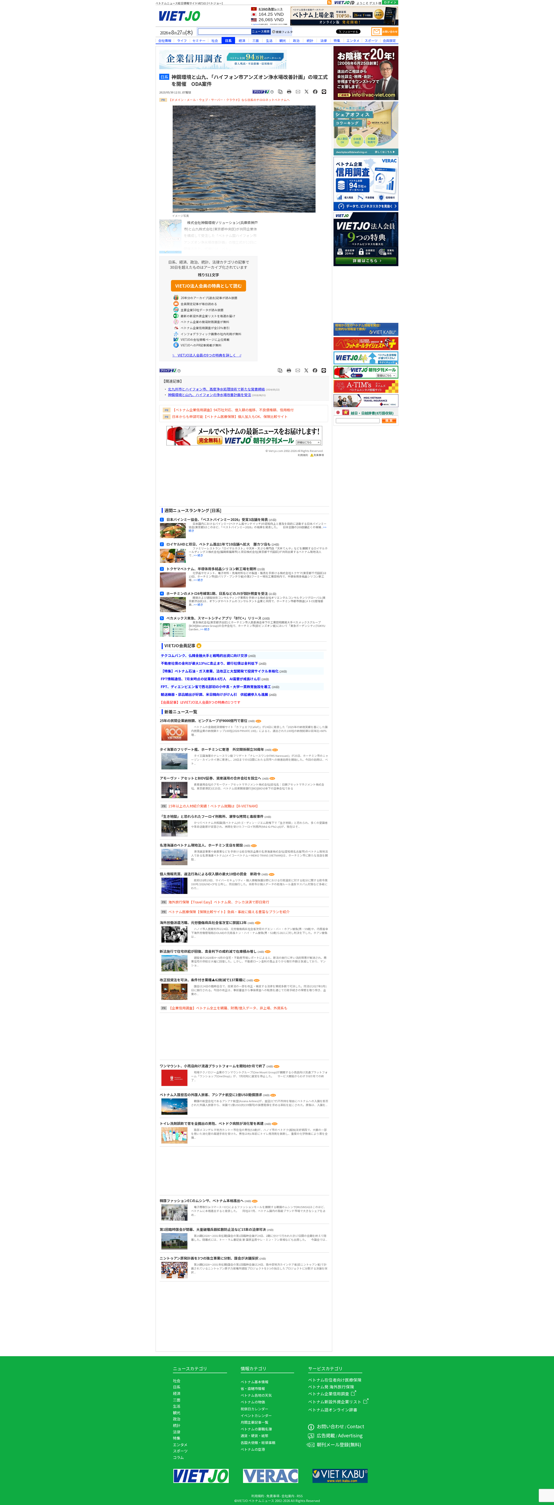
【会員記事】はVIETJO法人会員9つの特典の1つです (199, 702)
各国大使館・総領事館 (258, 1442)
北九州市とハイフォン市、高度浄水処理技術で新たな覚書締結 (216, 389)
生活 (269, 40)
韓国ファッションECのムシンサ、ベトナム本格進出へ (202, 1200)
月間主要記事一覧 (254, 1422)
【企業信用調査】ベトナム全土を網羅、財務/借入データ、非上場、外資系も (227, 1007)
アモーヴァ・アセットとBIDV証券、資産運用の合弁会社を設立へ (211, 778)
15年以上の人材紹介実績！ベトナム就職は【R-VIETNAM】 (213, 806)
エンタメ (352, 40)
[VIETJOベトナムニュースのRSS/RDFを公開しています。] (329, 3)
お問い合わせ (330, 1426)
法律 (323, 40)
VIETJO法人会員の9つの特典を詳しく (206, 355)
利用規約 (303, 455)
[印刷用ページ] (289, 91)
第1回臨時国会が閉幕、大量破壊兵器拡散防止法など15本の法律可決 (213, 1229)
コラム (178, 1457)
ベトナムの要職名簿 (256, 1428)
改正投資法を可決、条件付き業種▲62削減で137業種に (203, 979)
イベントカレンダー (256, 1415)
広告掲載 (326, 1435)
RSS (300, 1496)
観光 (282, 40)
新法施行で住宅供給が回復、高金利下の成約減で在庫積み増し (209, 951)
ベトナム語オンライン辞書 (332, 1409)
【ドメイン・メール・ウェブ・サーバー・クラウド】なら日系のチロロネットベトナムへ (229, 100)
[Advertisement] (240, 483)
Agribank (256, 24)
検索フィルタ (284, 32)
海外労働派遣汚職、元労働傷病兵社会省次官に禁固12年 (204, 922)
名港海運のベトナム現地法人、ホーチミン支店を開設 (202, 845)
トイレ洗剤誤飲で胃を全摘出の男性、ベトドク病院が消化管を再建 (212, 1123)
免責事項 (319, 455)
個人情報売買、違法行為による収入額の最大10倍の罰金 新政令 (210, 873)
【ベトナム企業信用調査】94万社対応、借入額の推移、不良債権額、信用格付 (233, 409)
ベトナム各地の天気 (256, 1395)
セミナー (198, 40)
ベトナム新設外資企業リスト (334, 1401)
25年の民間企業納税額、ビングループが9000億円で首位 (204, 720)
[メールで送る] (298, 91)
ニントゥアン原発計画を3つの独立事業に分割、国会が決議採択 (209, 1258)
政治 (296, 40)
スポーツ (371, 40)
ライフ (182, 40)
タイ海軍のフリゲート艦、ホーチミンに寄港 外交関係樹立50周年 (212, 749)
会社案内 (288, 1496)
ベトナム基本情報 (254, 1381)
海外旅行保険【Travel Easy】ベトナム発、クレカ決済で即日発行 (218, 902)
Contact (355, 1426)
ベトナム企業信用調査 (328, 1393)
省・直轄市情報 (253, 1388)
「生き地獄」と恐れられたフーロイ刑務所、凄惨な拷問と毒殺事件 (212, 816)
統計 (310, 40)
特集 (337, 40)
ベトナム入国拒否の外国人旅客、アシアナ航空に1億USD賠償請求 (211, 1094)
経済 (242, 40)
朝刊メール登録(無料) (339, 1444)
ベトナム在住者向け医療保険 (334, 1380)
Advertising (350, 1435)
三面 (255, 40)
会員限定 (389, 40)
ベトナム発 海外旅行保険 (331, 1387)
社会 (214, 40)
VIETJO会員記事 (179, 645)
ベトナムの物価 (253, 1401)
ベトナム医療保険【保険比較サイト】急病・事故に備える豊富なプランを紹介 (229, 911)
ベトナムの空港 (253, 1449)
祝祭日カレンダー (254, 1408)
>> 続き (198, 555)
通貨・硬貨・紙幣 (254, 1435)
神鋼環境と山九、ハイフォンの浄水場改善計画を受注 (209, 394)
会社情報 (164, 40)
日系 (228, 40)
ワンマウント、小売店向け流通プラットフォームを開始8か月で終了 (213, 1065)
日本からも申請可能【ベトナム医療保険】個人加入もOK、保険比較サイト (230, 416)
